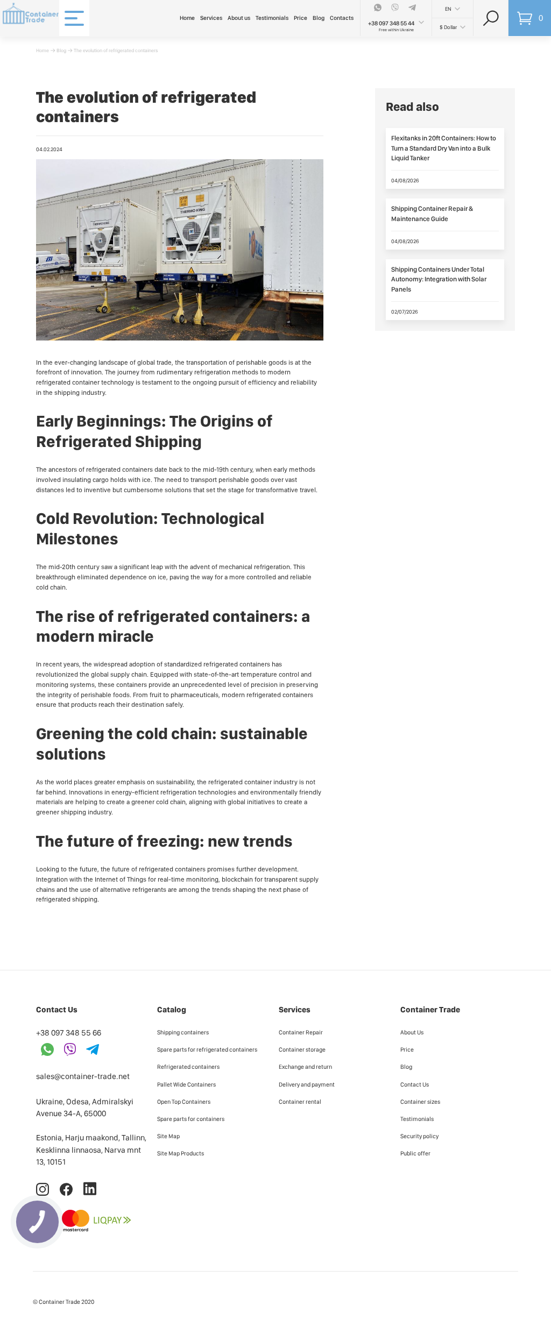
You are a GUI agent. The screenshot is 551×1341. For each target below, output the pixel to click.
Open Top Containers (183, 1101)
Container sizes (420, 1101)
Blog (318, 18)
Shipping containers (183, 1032)
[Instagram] (43, 1193)
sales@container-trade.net (83, 1076)
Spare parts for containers (190, 1119)
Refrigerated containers (188, 1066)
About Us (411, 1032)
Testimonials (272, 18)
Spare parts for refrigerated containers (207, 1049)
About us (239, 18)
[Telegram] (413, 7)
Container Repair (301, 1032)
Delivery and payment (307, 1084)
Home (187, 18)
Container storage (302, 1049)
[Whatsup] (379, 7)
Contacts (342, 18)
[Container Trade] (27, 13)
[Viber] (396, 7)
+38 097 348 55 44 (391, 23)
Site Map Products (180, 1153)
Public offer (415, 1153)
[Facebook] (67, 1193)
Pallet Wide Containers (186, 1084)
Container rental (300, 1101)
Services (211, 18)
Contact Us (414, 1084)
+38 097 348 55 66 (68, 1033)
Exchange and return (305, 1066)
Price (300, 18)
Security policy (419, 1136)
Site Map (168, 1136)
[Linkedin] (89, 1193)
